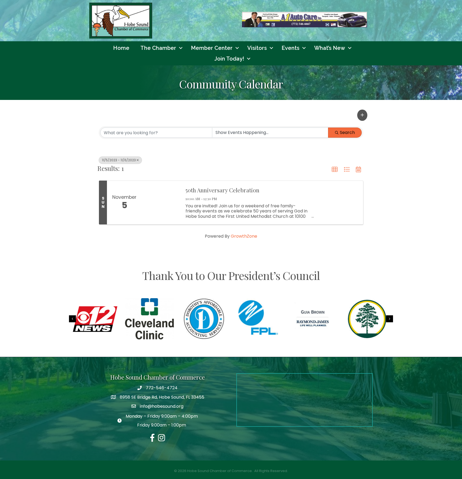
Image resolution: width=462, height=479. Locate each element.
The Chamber (158, 48)
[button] (362, 115)
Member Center (212, 48)
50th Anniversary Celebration (222, 190)
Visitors (257, 48)
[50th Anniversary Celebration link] (161, 202)
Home (121, 48)
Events (290, 48)
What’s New (329, 48)
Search (347, 132)
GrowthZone (244, 236)
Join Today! (229, 58)
